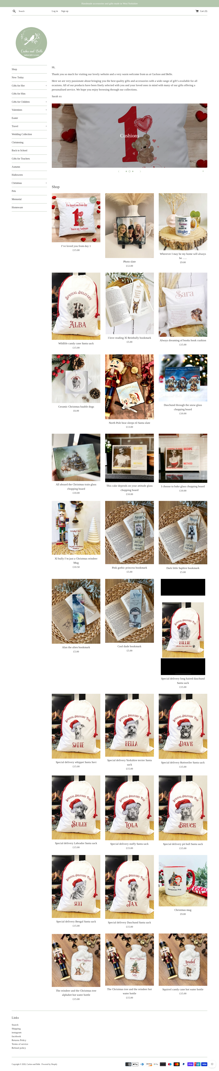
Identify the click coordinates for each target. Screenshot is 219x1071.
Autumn (16, 166)
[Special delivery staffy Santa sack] (129, 807)
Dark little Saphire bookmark (182, 568)
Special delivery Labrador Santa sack (76, 843)
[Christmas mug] (183, 880)
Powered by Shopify (49, 1064)
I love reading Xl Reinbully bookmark (129, 337)
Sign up (64, 11)
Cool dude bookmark (129, 646)
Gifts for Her (29, 85)
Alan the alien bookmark (76, 647)
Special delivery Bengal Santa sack (76, 921)
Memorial (16, 199)
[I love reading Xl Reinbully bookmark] (129, 303)
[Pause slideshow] (203, 171)
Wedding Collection (22, 134)
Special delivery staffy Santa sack (129, 843)
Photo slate (129, 261)
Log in (55, 11)
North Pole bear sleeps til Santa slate (129, 422)
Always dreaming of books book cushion (183, 340)
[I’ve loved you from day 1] (76, 217)
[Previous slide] (118, 171)
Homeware (17, 207)
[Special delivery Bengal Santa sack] (76, 886)
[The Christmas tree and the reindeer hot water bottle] (129, 959)
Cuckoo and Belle (34, 1064)
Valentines (29, 109)
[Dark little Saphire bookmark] (183, 532)
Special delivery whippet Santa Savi (76, 762)
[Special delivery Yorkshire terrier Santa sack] (129, 725)
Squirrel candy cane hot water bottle (182, 989)
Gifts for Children (29, 101)
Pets (14, 191)
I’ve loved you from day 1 (76, 246)
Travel (29, 126)
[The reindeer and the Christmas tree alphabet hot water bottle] (76, 960)
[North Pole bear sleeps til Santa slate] (129, 386)
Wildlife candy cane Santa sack (76, 343)
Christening (17, 142)
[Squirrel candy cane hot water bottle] (183, 959)
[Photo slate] (129, 225)
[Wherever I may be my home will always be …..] (183, 221)
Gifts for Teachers (21, 158)
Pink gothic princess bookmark (129, 567)
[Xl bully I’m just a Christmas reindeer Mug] (76, 528)
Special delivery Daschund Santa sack (129, 922)
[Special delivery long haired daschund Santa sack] (183, 627)
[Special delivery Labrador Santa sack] (76, 807)
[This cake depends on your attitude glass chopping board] (129, 458)
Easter (15, 118)
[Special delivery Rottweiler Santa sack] (183, 726)
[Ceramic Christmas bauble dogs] (76, 378)
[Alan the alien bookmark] (76, 611)
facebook (16, 1036)
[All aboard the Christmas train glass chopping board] (76, 457)
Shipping (16, 1028)
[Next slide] (140, 171)
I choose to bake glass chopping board (183, 486)
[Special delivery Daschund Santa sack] (129, 887)
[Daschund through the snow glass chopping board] (183, 378)
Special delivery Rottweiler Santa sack (183, 762)
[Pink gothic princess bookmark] (129, 532)
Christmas (29, 183)
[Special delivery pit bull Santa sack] (183, 807)
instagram (16, 1032)
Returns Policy (19, 1040)
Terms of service (20, 1044)
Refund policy (19, 1048)
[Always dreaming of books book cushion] (183, 305)
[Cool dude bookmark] (129, 611)
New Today (18, 77)
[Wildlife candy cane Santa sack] (76, 306)
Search (15, 1025)
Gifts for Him (18, 93)
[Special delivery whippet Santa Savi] (76, 726)
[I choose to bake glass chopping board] (183, 458)
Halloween (17, 174)
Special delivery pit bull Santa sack (183, 844)
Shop (14, 69)
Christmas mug (182, 910)
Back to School (19, 150)
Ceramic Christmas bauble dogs (76, 406)
